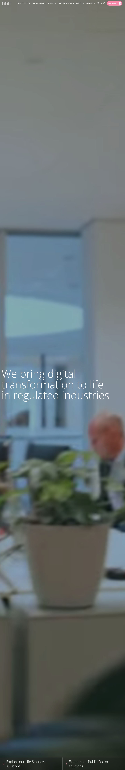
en (101, 3)
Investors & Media (65, 3)
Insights (51, 3)
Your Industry (23, 3)
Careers (79, 3)
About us (89, 3)
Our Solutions (38, 3)
